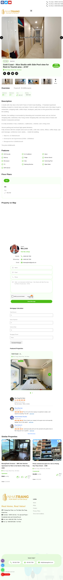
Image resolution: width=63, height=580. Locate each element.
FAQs (34, 505)
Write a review (26, 403)
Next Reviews (31, 433)
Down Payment (13, 319)
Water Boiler (48, 164)
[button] (31, 10)
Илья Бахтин (19, 408)
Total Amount (13, 312)
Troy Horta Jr (18, 425)
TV (4, 164)
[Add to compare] (8, 73)
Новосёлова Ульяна (21, 416)
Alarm (46, 154)
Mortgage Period (14, 334)
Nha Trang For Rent (20, 398)
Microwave (6, 161)
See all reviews (18, 403)
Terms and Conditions (38, 513)
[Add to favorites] (4, 73)
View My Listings (25, 251)
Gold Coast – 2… (17, 354)
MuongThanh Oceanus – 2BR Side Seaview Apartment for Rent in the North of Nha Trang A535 (15, 466)
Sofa (25, 161)
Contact (35, 508)
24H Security (7, 154)
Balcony (6, 157)
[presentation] (13, 374)
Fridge (25, 157)
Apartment (12, 61)
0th (7, 180)
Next (61, 37)
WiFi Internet (7, 167)
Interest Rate (13, 327)
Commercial (36, 471)
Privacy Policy (36, 511)
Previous (1, 37)
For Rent (6, 61)
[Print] (12, 73)
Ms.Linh (24, 248)
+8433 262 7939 (27, 256)
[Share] (16, 73)
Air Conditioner (28, 154)
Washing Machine (28, 164)
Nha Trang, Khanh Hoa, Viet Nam (21, 356)
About (34, 502)
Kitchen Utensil (48, 157)
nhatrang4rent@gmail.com (29, 262)
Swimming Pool (48, 161)
